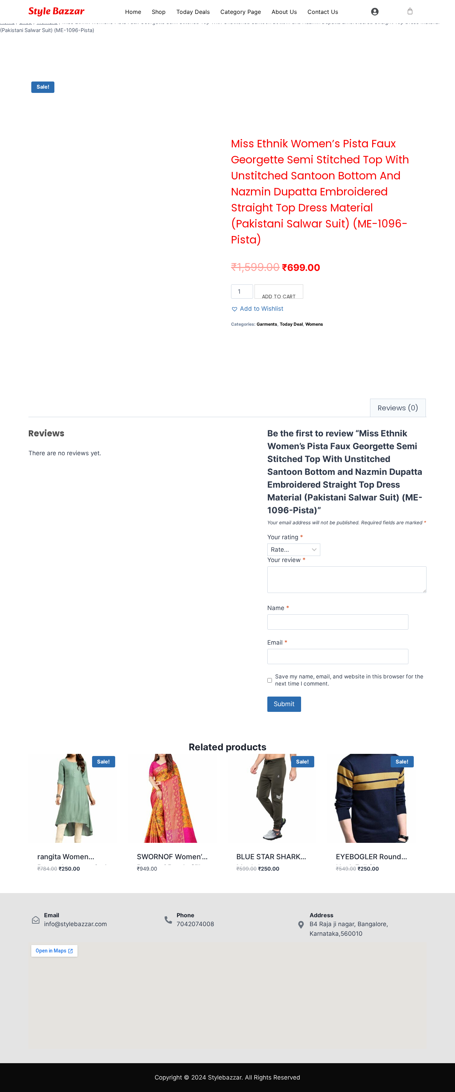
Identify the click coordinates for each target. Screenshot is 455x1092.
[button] (257, 309)
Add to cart (279, 296)
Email (277, 642)
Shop (159, 11)
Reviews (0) (398, 408)
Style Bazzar (56, 11)
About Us (284, 11)
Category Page (240, 11)
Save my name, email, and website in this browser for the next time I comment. (349, 680)
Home (133, 11)
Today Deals (193, 11)
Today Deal (291, 324)
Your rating (285, 537)
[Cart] (410, 11)
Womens (314, 324)
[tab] (398, 408)
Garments (267, 324)
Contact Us (322, 11)
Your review (286, 559)
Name (278, 607)
